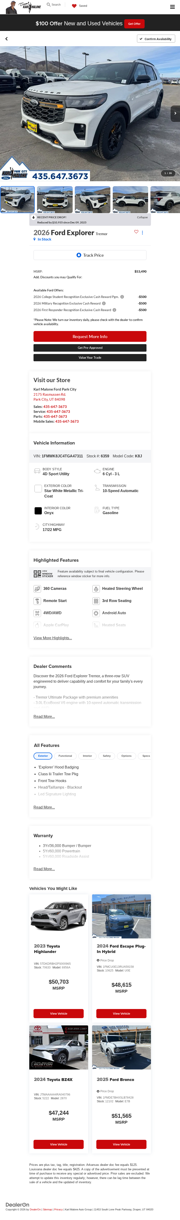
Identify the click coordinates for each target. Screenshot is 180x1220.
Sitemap (47, 1209)
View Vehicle (58, 1013)
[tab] (43, 756)
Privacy (58, 1209)
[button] (6, 39)
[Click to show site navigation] (172, 7)
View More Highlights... (53, 638)
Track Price (93, 255)
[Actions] (142, 232)
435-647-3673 (55, 406)
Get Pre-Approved (90, 348)
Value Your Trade (90, 357)
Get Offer (134, 24)
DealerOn (35, 1209)
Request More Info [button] (90, 336)
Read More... (44, 717)
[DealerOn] (18, 1204)
